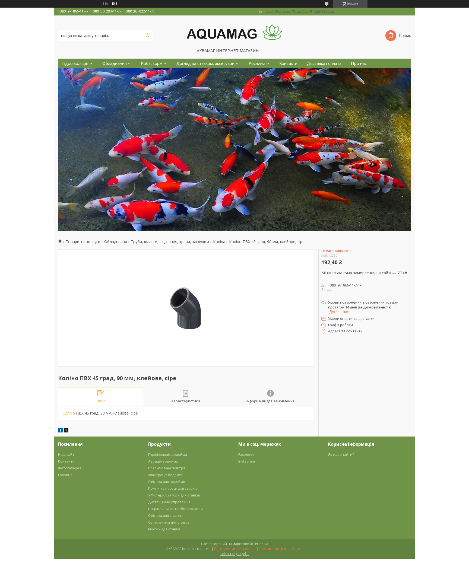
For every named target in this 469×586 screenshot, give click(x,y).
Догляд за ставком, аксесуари (205, 63)
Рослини (257, 63)
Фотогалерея (69, 468)
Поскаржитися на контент (235, 548)
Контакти (288, 63)
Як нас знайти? (341, 454)
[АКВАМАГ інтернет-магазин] (234, 31)
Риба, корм (151, 63)
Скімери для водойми (166, 481)
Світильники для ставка (168, 522)
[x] (66, 431)
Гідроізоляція (75, 63)
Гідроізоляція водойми (167, 454)
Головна (65, 474)
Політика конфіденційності (281, 548)
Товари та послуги (83, 241)
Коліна (219, 241)
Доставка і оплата (324, 63)
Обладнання (114, 63)
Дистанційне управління (169, 501)
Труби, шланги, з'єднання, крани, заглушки (170, 241)
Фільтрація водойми (165, 474)
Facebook (246, 454)
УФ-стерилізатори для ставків (174, 495)
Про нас (359, 63)
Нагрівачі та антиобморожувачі (176, 508)
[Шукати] (147, 35)
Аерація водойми (163, 461)
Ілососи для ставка (164, 529)
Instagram (246, 461)
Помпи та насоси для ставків (173, 488)
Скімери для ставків (165, 515)
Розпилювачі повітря (166, 468)
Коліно (68, 413)
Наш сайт (66, 454)
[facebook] (60, 431)
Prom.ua (261, 544)
